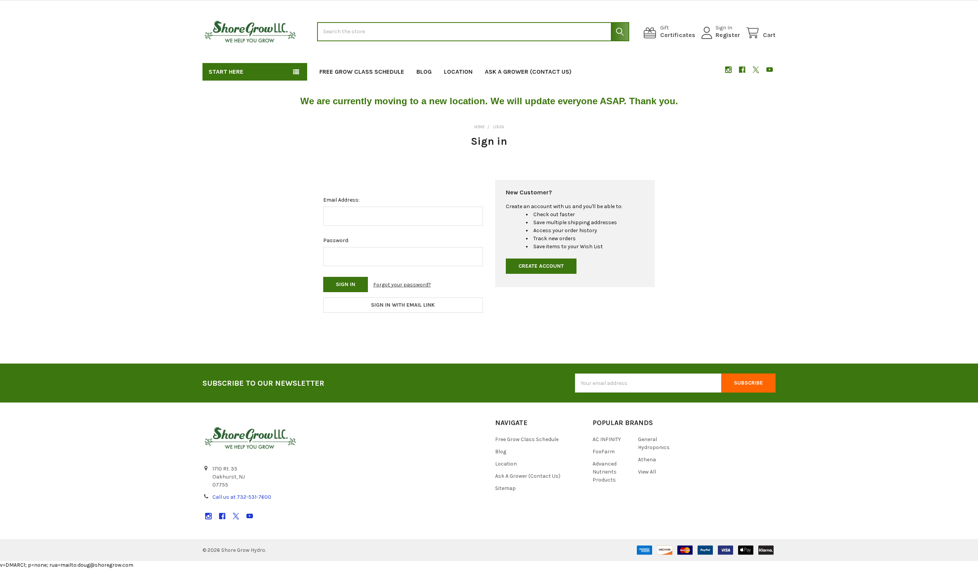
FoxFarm (604, 451)
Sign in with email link (403, 305)
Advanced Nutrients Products (605, 472)
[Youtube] (770, 70)
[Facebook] (742, 70)
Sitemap (505, 488)
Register (728, 35)
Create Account (541, 266)
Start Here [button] (226, 71)
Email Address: (341, 200)
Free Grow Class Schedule (361, 71)
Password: (336, 240)
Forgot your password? (402, 284)
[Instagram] (728, 70)
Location (458, 71)
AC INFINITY (607, 439)
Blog (424, 71)
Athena (647, 459)
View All (647, 472)
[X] (756, 70)
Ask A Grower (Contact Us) (528, 71)
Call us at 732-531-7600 (241, 497)
